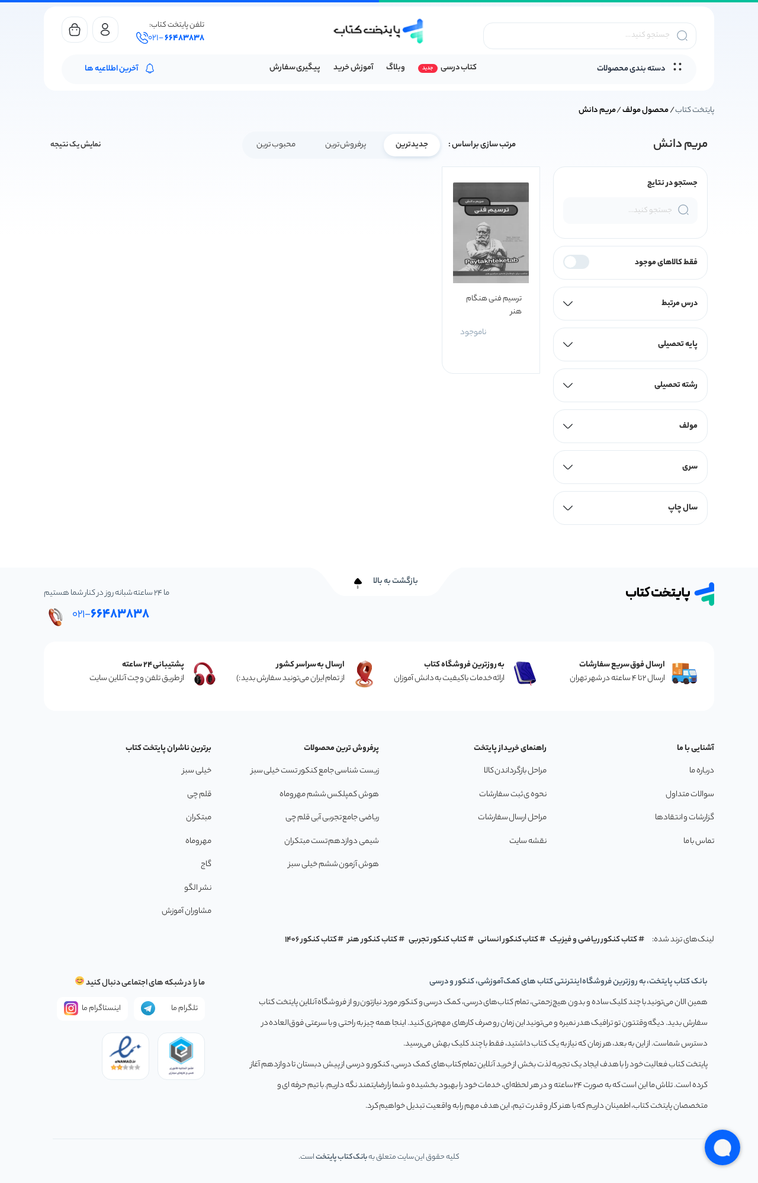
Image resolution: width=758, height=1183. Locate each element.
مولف (688, 426)
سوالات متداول (690, 795)
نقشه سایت (528, 841)
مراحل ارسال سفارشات (512, 818)
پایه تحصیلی (678, 344)
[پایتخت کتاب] (379, 31)
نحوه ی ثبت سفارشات (513, 795)
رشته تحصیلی (676, 385)
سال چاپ (683, 508)
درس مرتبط (679, 303)
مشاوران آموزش (186, 911)
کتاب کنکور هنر (372, 940)
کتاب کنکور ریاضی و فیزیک (593, 940)
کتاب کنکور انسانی (508, 940)
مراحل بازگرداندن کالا (515, 771)
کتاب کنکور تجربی (438, 940)
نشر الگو (197, 888)
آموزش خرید (353, 68)
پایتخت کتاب (694, 110)
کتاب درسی (459, 68)
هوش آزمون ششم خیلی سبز (333, 864)
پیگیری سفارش (295, 68)
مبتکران (198, 818)
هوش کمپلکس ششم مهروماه (329, 795)
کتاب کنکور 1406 (311, 940)
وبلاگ (395, 68)
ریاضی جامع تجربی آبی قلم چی (332, 818)
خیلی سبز (196, 771)
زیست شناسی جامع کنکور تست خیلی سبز (315, 771)
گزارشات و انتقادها (684, 818)
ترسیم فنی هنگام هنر (493, 305)
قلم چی (199, 795)
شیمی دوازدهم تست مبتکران (331, 841)
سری (690, 467)
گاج (206, 864)
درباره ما (701, 771)
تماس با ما (698, 841)
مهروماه (198, 841)
